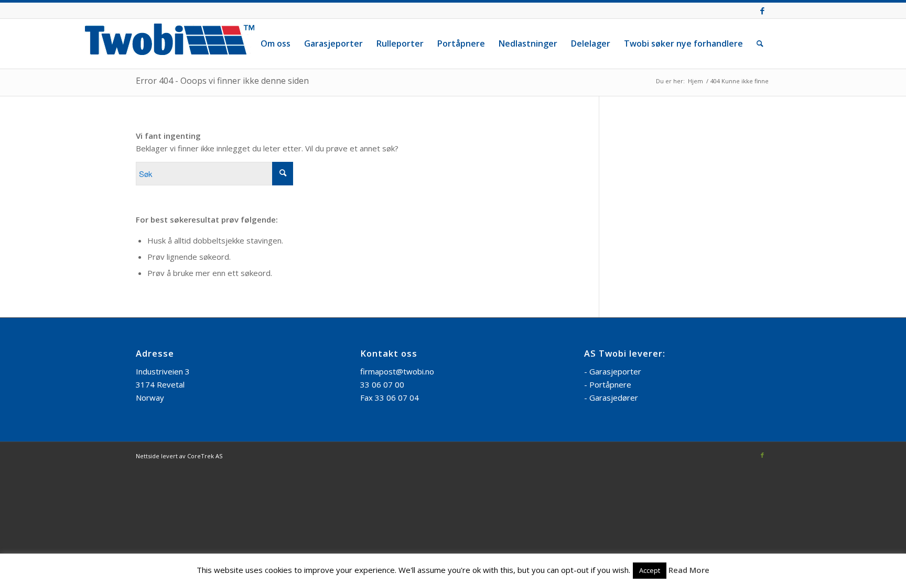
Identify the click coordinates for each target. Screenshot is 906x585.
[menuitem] (275, 44)
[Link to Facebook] (762, 10)
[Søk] (760, 44)
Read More (688, 570)
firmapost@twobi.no (397, 371)
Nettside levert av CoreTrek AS (179, 456)
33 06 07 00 (382, 384)
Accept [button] (649, 570)
